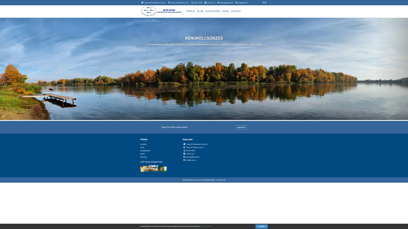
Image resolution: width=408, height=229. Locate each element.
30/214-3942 (197, 3)
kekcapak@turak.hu (226, 3)
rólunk (200, 11)
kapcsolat (236, 11)
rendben (262, 226)
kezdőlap (190, 11)
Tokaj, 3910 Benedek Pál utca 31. (155, 3)
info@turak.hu (243, 3)
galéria (225, 11)
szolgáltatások (212, 11)
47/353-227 (211, 3)
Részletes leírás (206, 226)
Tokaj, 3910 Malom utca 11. (180, 3)
